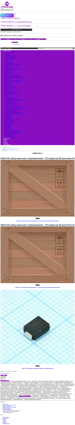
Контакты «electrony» (7, 406)
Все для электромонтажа (10, 58)
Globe (6, 53)
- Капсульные (14, 385)
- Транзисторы (43, 395)
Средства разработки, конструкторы (13, 106)
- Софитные (16, 392)
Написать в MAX (8, 15)
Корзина (4, 419)
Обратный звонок (6, 10)
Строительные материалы (11, 111)
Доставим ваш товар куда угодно (9, 405)
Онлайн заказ (5, 418)
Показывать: (2, 378)
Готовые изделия (9, 59)
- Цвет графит (62, 396)
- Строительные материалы (42, 393)
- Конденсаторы (12, 386)
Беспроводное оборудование (11, 55)
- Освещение (13, 388)
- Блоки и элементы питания (61, 381)
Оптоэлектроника (9, 84)
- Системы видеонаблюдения (17, 381)
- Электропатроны (17, 399)
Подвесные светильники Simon (12, 89)
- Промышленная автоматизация (22, 389)
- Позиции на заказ (65, 388)
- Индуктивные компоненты (46, 383)
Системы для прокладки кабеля (12, 102)
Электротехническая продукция (12, 137)
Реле (6, 96)
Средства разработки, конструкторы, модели (15, 107)
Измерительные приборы (11, 68)
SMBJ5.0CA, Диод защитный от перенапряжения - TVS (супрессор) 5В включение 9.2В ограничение (37, 220)
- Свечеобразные (46, 391)
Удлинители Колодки (10, 121)
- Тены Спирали (26, 395)
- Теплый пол (35, 395)
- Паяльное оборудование (24, 388)
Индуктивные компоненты (11, 69)
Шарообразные (8, 129)
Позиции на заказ (9, 90)
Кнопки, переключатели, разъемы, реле (14, 76)
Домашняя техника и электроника (13, 64)
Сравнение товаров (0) (5, 373)
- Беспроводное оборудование (45, 381)
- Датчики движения (33, 382)
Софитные (7, 105)
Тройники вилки (9, 118)
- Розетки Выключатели (63, 389)
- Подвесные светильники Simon (51, 388)
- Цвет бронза (53, 396)
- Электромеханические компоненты (45, 398)
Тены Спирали (8, 114)
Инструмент (8, 70)
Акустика (7, 54)
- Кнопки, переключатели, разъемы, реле (48, 385)
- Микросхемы (62, 386)
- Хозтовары (34, 396)
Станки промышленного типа (12, 110)
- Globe (27, 381)
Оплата (4, 420)
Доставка (23, 39)
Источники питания (9, 71)
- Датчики (25, 382)
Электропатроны (9, 135)
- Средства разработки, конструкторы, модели (53, 392)
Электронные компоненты (11, 133)
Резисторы (7, 95)
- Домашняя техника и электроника (61, 382)
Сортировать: (3, 376)
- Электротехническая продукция (32, 399)
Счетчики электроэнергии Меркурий (13, 112)
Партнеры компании (7, 409)
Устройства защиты (9, 122)
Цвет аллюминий (9, 124)
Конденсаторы (8, 79)
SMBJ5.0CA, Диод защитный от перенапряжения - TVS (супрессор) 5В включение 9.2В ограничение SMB (37, 287)
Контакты (38, 39)
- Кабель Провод (5, 385)
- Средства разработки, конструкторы (31, 392)
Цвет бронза (8, 126)
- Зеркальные (19, 383)
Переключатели (8, 87)
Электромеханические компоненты (13, 132)
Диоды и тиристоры (9, 63)
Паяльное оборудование (10, 86)
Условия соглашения (7, 408)
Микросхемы (8, 82)
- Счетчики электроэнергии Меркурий (60, 393)
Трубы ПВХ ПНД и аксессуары (12, 119)
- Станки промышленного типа (26, 393)
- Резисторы (48, 389)
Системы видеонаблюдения (11, 52)
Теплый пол (8, 116)
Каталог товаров (7, 50)
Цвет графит (8, 127)
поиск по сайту (6, 404)
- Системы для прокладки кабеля (60, 391)
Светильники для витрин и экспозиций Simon (15, 100)
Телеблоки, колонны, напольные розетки (14, 113)
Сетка (6, 375)
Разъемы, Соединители (10, 93)
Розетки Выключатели (10, 97)
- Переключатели (37, 388)
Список (2, 375)
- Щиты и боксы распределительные (25, 398)
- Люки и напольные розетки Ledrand (48, 386)
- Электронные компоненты (62, 398)
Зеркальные (7, 66)
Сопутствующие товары (10, 103)
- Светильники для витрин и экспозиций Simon (28, 391)
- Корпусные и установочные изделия (27, 386)
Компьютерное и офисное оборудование (14, 77)
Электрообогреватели (10, 134)
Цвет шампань (8, 128)
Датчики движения (9, 61)
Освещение (7, 85)
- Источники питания (68, 383)
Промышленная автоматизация (12, 92)
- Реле (54, 389)
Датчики (7, 60)
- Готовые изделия (16, 382)
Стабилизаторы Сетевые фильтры (12, 108)
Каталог (8, 39)
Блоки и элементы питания (11, 56)
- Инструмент (58, 383)
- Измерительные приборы (31, 383)
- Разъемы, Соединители (38, 389)
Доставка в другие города (16, 29)
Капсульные (8, 74)
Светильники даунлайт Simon (12, 98)
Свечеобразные (8, 101)
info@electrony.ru (10, 13)
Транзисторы (8, 117)
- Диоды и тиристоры (46, 382)
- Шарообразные (10, 398)
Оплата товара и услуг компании (9, 407)
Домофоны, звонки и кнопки (11, 65)
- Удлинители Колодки (13, 396)
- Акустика (33, 381)
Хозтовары (7, 123)
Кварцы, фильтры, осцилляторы (12, 75)
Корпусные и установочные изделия (13, 80)
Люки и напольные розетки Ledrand (13, 81)
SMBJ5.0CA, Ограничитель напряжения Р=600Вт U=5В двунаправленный (37, 368)
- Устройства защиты (25, 396)
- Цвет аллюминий (44, 396)
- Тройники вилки (53, 395)
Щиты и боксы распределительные (13, 130)
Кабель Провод (8, 73)
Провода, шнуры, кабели (10, 91)
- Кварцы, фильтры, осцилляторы (27, 385)
